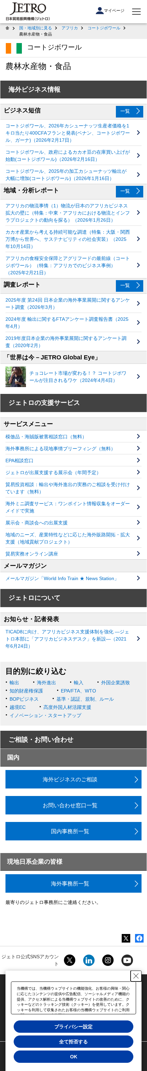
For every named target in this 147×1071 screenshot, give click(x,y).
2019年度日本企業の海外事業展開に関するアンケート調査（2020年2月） (65, 341)
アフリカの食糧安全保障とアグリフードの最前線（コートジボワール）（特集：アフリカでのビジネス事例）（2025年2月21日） (67, 265)
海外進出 (46, 682)
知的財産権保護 (26, 691)
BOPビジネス (24, 699)
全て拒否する (73, 1041)
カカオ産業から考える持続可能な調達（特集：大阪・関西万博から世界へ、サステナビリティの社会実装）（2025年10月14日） (67, 239)
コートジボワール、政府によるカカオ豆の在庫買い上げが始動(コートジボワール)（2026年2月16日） (67, 155)
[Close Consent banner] (136, 976)
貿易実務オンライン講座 (31, 554)
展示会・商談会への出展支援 (36, 522)
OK (73, 1056)
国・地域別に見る (35, 28)
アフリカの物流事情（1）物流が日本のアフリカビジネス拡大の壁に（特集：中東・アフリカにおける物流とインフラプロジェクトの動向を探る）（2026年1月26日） (67, 213)
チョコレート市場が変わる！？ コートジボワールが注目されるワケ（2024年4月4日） (77, 376)
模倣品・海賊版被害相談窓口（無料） (46, 436)
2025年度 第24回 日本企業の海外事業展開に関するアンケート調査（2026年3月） (67, 303)
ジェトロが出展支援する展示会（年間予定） (53, 472)
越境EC (18, 707)
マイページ (114, 10)
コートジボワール (104, 28)
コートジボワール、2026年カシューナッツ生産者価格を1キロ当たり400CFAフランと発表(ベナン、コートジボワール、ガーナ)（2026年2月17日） (67, 133)
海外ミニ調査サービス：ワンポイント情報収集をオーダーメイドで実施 (67, 507)
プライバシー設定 (73, 1026)
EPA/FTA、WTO (78, 691)
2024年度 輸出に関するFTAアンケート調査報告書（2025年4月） (67, 322)
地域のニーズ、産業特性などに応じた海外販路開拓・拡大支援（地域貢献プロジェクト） (67, 538)
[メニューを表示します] (136, 11)
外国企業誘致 (115, 682)
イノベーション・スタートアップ (45, 715)
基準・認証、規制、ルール (85, 699)
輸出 (14, 682)
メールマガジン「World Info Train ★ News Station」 (62, 578)
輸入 (78, 682)
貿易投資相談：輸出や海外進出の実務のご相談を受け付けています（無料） (67, 488)
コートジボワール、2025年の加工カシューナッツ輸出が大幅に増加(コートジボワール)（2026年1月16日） (65, 174)
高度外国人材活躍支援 (67, 707)
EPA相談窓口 (19, 460)
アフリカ (70, 28)
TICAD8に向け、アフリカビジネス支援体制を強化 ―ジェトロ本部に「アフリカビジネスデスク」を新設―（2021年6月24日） (67, 639)
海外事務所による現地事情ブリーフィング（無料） (60, 448)
